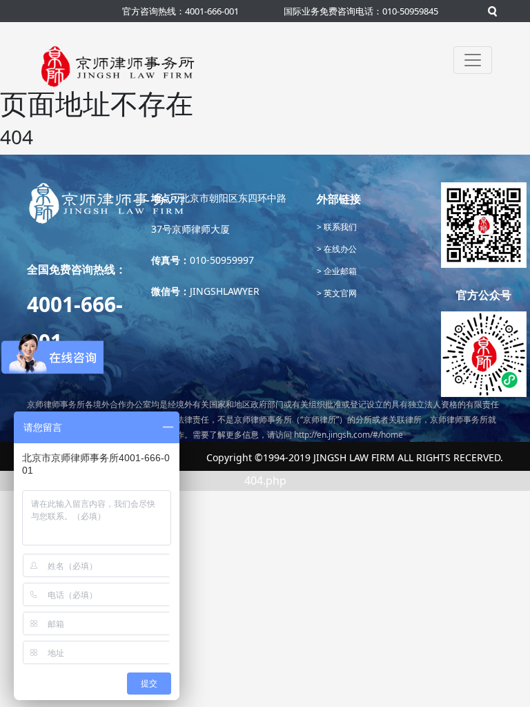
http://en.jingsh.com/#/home (348, 434)
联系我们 (339, 227)
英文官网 (339, 293)
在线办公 (339, 249)
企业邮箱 (339, 271)
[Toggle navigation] (472, 60)
